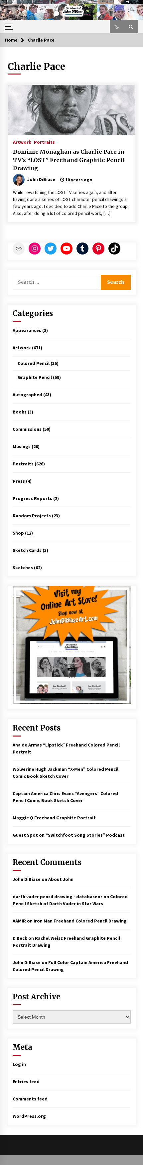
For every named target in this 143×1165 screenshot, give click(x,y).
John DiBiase (27, 879)
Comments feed (30, 1099)
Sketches (23, 568)
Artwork (22, 141)
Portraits (44, 141)
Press (19, 481)
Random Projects (32, 516)
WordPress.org (29, 1116)
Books (20, 412)
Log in (19, 1064)
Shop (18, 533)
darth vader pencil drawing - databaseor (57, 897)
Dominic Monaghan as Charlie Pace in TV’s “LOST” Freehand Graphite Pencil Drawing (69, 159)
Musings (22, 446)
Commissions (27, 429)
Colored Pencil (34, 363)
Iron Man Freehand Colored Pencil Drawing (80, 921)
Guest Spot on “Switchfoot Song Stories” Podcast (69, 835)
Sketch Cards (27, 550)
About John (60, 879)
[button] (117, 26)
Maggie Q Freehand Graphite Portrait (54, 818)
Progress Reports (32, 498)
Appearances (27, 330)
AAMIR (19, 921)
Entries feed (26, 1081)
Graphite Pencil (35, 377)
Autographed (27, 395)
